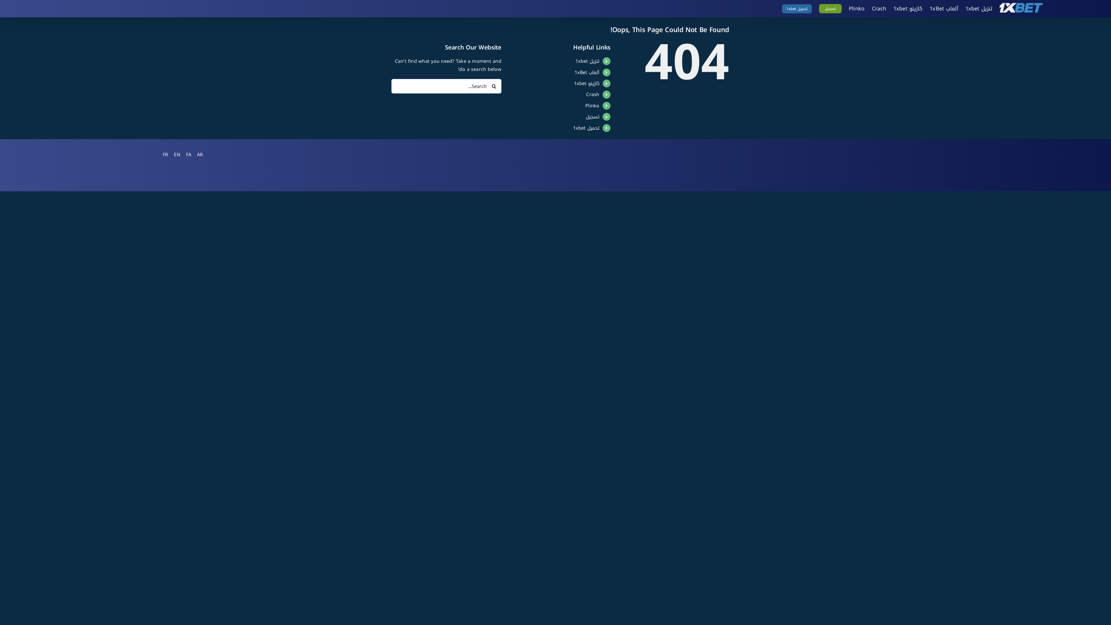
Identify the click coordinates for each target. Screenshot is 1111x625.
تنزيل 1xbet (587, 61)
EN (177, 155)
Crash (592, 94)
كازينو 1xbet (586, 83)
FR (165, 155)
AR (200, 155)
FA (188, 155)
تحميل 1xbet (586, 128)
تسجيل (592, 116)
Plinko (592, 105)
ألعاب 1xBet (587, 72)
